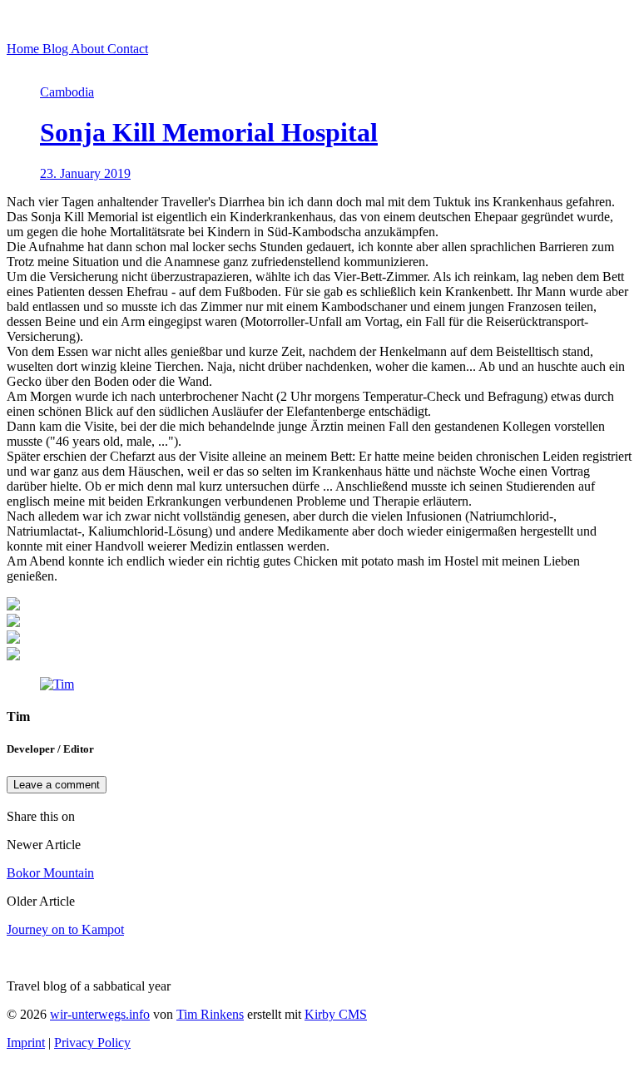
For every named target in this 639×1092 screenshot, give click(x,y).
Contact (127, 49)
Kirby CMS (336, 1014)
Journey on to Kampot (65, 929)
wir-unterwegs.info (100, 1014)
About (89, 49)
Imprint (26, 1042)
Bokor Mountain (50, 873)
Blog (56, 49)
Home (24, 49)
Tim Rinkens (210, 1014)
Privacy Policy (92, 1042)
